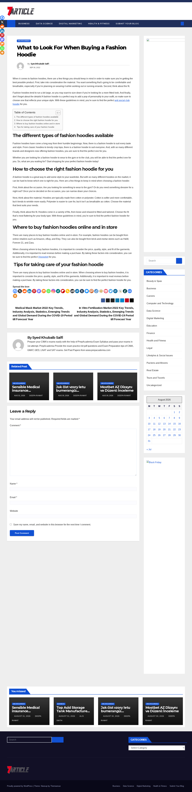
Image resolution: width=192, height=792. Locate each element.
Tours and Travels (156, 378)
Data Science (44, 23)
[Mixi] (101, 291)
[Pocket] (106, 291)
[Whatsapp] (48, 291)
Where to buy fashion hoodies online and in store (38, 123)
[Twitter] (111, 291)
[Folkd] (77, 291)
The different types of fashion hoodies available (37, 117)
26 (159, 435)
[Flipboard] (63, 291)
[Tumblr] (82, 291)
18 (154, 429)
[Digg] (115, 291)
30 (179, 435)
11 (154, 424)
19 (159, 429)
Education (152, 326)
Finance (151, 333)
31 (149, 441)
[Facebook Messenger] (87, 291)
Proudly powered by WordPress (20, 786)
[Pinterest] (34, 291)
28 (169, 435)
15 (174, 424)
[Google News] (130, 291)
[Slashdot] (125, 291)
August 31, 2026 (22, 716)
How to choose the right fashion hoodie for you (37, 120)
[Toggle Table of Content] (57, 112)
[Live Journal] (120, 291)
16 (179, 424)
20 (164, 429)
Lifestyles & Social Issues (160, 355)
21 (169, 429)
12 (159, 424)
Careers (151, 296)
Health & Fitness (98, 23)
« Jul (149, 449)
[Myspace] (72, 291)
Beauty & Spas (154, 281)
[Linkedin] (29, 291)
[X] (20, 291)
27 (164, 435)
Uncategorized (24, 41)
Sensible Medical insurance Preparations (26, 390)
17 (149, 429)
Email (13, 497)
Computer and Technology (160, 303)
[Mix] (44, 291)
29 (174, 435)
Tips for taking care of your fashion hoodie (35, 127)
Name (13, 484)
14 (169, 424)
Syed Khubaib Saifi (40, 63)
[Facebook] (15, 291)
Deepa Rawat (36, 396)
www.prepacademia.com (98, 350)
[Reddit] (24, 291)
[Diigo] (96, 291)
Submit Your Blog (127, 23)
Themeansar (55, 786)
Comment (15, 425)
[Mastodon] (39, 291)
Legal (149, 348)
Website (14, 511)
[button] (178, 23)
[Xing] (58, 291)
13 (164, 424)
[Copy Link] (67, 291)
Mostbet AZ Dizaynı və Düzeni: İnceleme (117, 388)
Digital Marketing (70, 23)
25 (154, 435)
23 (179, 429)
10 (149, 424)
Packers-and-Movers (157, 363)
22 (174, 429)
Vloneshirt (43, 257)
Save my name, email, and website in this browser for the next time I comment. (52, 524)
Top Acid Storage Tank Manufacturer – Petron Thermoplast (74, 711)
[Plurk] (91, 291)
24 (149, 435)
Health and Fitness (156, 340)
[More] (15, 296)
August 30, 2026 (111, 716)
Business (24, 23)
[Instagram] (53, 291)
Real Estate (153, 370)
